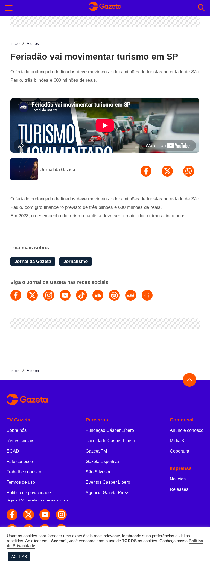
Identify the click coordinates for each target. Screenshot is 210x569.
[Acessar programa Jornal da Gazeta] (24, 169)
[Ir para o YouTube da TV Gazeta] (44, 514)
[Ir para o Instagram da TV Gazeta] (61, 514)
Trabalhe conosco (24, 472)
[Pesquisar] (201, 8)
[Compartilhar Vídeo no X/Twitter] (167, 171)
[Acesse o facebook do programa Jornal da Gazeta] (15, 295)
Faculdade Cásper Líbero (110, 440)
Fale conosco (20, 461)
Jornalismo (75, 261)
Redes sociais (20, 440)
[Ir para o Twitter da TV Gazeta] (28, 514)
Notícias (178, 479)
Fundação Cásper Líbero (110, 430)
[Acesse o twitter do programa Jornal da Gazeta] (32, 295)
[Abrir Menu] (9, 8)
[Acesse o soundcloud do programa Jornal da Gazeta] (97, 295)
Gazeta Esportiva (102, 461)
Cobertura (179, 451)
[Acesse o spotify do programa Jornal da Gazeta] (114, 295)
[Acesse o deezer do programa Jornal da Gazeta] (130, 295)
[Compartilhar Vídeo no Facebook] (146, 171)
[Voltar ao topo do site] (189, 380)
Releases (179, 489)
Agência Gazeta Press (107, 492)
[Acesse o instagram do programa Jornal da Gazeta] (48, 295)
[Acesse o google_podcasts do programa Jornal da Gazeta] (147, 295)
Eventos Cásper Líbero (108, 482)
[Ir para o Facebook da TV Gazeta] (12, 514)
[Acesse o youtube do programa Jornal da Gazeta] (65, 295)
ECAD (13, 451)
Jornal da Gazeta (57, 169)
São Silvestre (99, 472)
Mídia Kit (178, 440)
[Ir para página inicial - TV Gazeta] (105, 8)
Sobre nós (17, 430)
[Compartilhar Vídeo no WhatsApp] (188, 171)
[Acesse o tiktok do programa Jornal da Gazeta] (81, 295)
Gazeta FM (96, 451)
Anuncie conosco (186, 430)
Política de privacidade (29, 492)
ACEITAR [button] (19, 557)
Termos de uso (21, 482)
